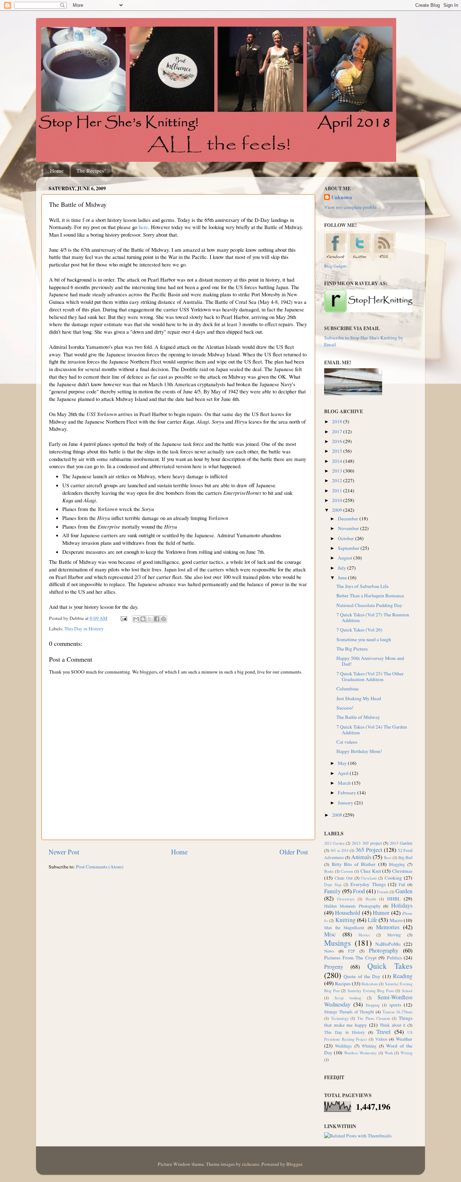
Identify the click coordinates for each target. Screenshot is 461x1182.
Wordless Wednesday (360, 1052)
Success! (345, 707)
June (343, 577)
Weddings (343, 1046)
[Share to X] (149, 618)
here (143, 227)
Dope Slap (332, 884)
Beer (387, 857)
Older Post (293, 851)
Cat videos (346, 742)
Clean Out (344, 878)
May (343, 763)
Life (372, 920)
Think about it (392, 1025)
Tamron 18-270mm (397, 1011)
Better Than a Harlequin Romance (370, 595)
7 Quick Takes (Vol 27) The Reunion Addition (372, 617)
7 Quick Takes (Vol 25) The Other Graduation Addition (370, 676)
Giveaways (345, 899)
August (345, 558)
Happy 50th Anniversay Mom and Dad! (370, 661)
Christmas (402, 871)
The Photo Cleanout (373, 1018)
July (342, 568)
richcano (250, 1164)
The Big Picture (352, 648)
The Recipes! (91, 170)
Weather (404, 1039)
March (345, 783)
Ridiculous (370, 983)
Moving (394, 934)
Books (329, 871)
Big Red (405, 857)
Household (347, 913)
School (407, 990)
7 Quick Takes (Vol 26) (359, 629)
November (349, 528)
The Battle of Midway (358, 717)
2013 (337, 470)
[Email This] (136, 618)
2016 (337, 441)
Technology (340, 1018)
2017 (337, 431)
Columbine (347, 688)
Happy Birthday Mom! (359, 751)
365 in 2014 (339, 850)
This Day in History (84, 628)
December (348, 518)
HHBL (393, 898)
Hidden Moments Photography (352, 906)
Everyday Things (367, 884)
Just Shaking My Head (358, 698)
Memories (387, 927)
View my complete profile (350, 207)
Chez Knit (371, 871)
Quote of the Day (362, 976)
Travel (383, 1032)
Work (389, 1052)
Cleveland (368, 878)
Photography (383, 950)
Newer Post (64, 851)
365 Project (368, 850)
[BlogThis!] (143, 618)
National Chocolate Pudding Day (369, 605)
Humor (381, 913)
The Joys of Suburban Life (362, 586)
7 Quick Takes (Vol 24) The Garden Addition (371, 730)
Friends (383, 891)
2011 (337, 490)
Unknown (341, 197)
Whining (369, 1046)
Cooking (393, 878)
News (329, 951)
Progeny (333, 967)
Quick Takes (389, 965)
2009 (337, 510)
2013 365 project (366, 843)
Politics (394, 957)
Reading (402, 976)
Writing (406, 1052)
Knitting (345, 920)
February (347, 792)
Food (359, 891)
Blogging (397, 864)
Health (371, 899)
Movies (364, 934)
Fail (402, 884)
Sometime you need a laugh (363, 639)
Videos (381, 1039)
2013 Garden (401, 843)
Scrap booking (348, 997)
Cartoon (347, 871)
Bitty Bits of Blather (354, 864)
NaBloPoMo (387, 944)
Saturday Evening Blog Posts (371, 990)
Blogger (294, 1164)
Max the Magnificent (344, 927)
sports (395, 1004)
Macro (396, 920)
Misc (330, 934)
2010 (337, 500)
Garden (403, 891)
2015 (337, 451)
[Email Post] (123, 618)
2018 (337, 421)
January (346, 802)
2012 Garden (334, 843)
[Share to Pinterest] (163, 618)
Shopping (373, 1005)
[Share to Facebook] (156, 618)
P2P (351, 951)
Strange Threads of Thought (349, 1011)
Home (57, 170)
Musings (337, 942)
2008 (337, 815)
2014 (337, 461)
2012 (337, 480)
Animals (361, 857)
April (344, 773)
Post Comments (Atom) (100, 866)
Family (332, 891)
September (349, 548)
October (346, 538)
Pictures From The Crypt (350, 957)
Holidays (401, 905)
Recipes (342, 983)
